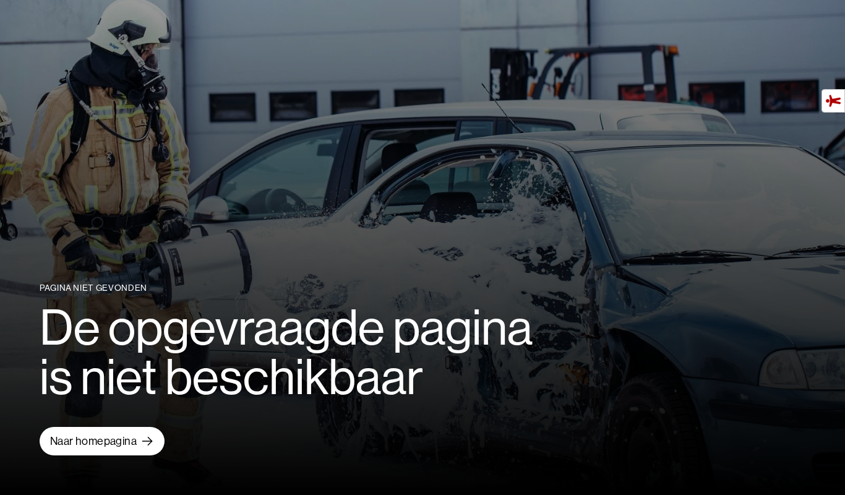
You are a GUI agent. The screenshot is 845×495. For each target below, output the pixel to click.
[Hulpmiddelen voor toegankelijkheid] (833, 101)
